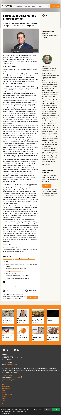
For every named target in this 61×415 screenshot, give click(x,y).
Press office (32, 297)
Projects (40, 6)
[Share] (43, 15)
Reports (4, 396)
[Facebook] (11, 350)
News (44, 31)
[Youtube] (14, 350)
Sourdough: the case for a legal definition (18, 276)
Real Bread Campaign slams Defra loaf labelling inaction (19, 259)
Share (47, 15)
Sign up (4, 404)
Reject (48, 409)
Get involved (55, 6)
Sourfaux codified (11, 273)
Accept (56, 409)
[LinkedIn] (7, 350)
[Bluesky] (4, 350)
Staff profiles (46, 164)
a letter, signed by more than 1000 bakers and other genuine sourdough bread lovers (19, 57)
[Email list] (18, 350)
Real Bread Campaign (11, 286)
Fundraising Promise (48, 195)
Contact (4, 402)
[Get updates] (26, 291)
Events (4, 398)
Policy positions (7, 394)
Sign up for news (33, 290)
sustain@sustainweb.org (11, 364)
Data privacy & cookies (9, 379)
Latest (34, 6)
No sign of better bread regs (14, 271)
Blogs (4, 392)
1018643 (18, 377)
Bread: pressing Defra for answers (16, 268)
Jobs (3, 400)
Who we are (18, 6)
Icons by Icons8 (7, 381)
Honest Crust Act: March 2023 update (17, 278)
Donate (47, 186)
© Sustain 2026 (7, 375)
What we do (27, 6)
